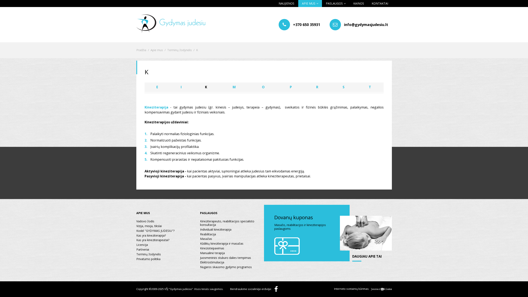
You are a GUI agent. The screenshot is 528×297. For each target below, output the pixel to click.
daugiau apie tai (367, 257)
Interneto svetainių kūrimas (351, 289)
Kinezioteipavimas (212, 248)
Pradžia (141, 50)
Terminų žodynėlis (179, 50)
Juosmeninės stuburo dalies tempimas (225, 258)
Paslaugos (334, 3)
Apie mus (308, 3)
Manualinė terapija (212, 253)
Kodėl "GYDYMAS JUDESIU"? (155, 231)
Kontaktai (380, 3)
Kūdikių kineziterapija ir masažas (221, 243)
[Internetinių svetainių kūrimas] (381, 289)
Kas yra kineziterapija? (151, 235)
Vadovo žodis (145, 221)
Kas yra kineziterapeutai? (152, 240)
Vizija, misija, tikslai (149, 226)
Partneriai (142, 249)
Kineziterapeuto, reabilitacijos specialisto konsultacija (227, 223)
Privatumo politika (148, 259)
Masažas (206, 239)
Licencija (142, 245)
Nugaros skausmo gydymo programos (226, 267)
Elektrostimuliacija (212, 262)
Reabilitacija (208, 234)
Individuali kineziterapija (215, 229)
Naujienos (286, 3)
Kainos (358, 3)
